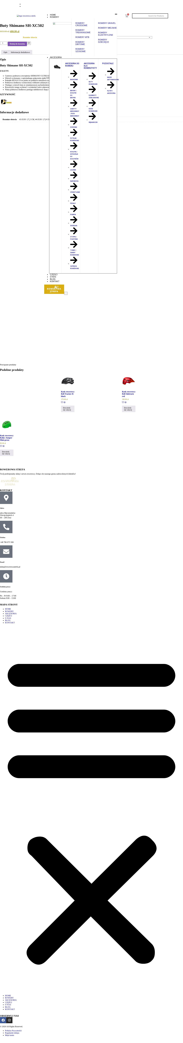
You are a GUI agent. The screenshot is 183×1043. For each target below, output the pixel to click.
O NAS (53, 277)
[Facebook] (159, 5)
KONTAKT (54, 281)
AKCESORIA (56, 57)
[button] (91, 809)
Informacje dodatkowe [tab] (20, 52)
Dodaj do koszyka (17, 44)
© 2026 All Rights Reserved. (11, 1026)
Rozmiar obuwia (30, 37)
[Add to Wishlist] (29, 43)
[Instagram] (164, 5)
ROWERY (54, 17)
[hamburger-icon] (116, 14)
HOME (53, 15)
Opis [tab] (5, 52)
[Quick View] (64, 402)
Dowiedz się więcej (67, 409)
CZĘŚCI (53, 274)
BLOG (52, 279)
